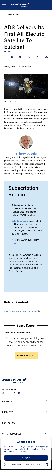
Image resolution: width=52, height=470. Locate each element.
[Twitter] (3, 393)
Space (18, 14)
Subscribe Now (25, 355)
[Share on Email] (12, 57)
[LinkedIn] (19, 393)
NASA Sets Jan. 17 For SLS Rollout (21, 311)
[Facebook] (8, 393)
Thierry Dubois (10, 67)
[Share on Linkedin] (20, 57)
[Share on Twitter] (29, 57)
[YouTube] (14, 393)
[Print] (46, 57)
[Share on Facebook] (38, 57)
